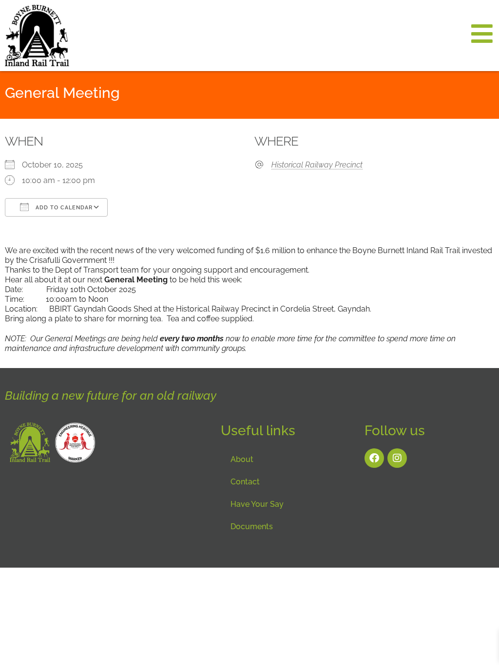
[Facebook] (374, 458)
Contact (245, 481)
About (241, 459)
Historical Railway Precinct (317, 164)
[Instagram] (397, 458)
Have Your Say (257, 504)
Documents (251, 526)
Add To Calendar (63, 207)
